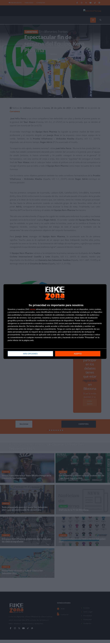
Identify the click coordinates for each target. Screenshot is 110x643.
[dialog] (55, 321)
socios (32, 309)
